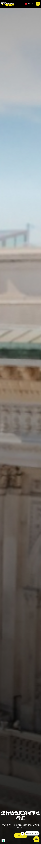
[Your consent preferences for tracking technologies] (3, 840)
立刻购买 (19, 835)
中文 (29, 4)
